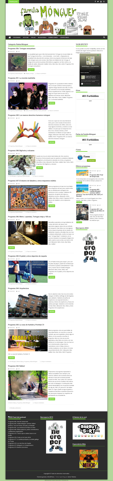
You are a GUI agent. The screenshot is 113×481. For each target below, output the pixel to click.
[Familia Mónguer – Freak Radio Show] (56, 34)
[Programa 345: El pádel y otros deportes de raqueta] (28, 261)
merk (18, 51)
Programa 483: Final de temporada (18, 421)
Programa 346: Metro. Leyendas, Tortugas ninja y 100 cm (29, 217)
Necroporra (42, 37)
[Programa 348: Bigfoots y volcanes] (21, 156)
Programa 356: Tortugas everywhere (21, 49)
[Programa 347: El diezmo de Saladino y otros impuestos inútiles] (28, 186)
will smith (44, 110)
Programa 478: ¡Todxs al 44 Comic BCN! (19, 437)
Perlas (33, 37)
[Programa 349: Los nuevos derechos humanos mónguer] (28, 121)
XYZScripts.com (64, 480)
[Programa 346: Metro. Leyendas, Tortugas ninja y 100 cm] (28, 222)
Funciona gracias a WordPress (45, 477)
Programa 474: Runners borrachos (18, 447)
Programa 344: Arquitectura (18, 288)
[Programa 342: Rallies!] (28, 371)
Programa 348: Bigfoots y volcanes (21, 151)
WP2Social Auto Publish (50, 480)
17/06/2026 (93, 205)
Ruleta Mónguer (19, 73)
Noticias (26, 37)
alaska (26, 110)
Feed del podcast (19, 417)
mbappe (27, 73)
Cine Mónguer (12, 176)
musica (39, 110)
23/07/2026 (93, 171)
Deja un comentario (41, 73)
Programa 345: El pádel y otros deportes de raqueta (27, 256)
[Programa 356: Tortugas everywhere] (17, 54)
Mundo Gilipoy (20, 361)
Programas (17, 37)
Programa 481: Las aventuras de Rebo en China (21, 427)
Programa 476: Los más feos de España (19, 443)
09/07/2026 (93, 185)
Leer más (31, 69)
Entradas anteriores (15, 408)
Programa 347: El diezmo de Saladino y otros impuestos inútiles (32, 181)
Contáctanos (64, 37)
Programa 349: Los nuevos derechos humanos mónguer (29, 115)
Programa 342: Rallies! (16, 366)
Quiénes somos (53, 37)
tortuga (32, 73)
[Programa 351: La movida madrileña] (28, 83)
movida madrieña (33, 110)
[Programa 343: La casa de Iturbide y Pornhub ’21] (28, 330)
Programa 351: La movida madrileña (21, 78)
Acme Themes (72, 477)
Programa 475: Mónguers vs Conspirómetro (20, 445)
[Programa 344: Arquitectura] (28, 294)
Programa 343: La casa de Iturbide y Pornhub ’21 (26, 325)
